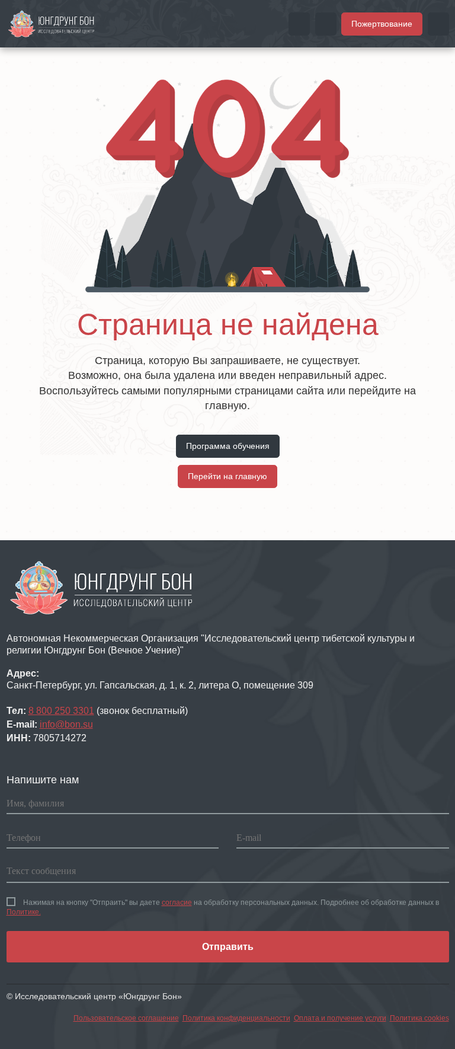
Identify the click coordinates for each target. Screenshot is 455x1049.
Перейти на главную (227, 476)
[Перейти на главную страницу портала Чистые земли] (52, 23)
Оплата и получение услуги (340, 1018)
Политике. (24, 912)
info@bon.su (66, 724)
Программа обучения (228, 446)
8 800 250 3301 (61, 711)
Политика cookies (419, 1018)
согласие (177, 902)
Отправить (228, 947)
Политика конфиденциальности (236, 1018)
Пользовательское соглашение (126, 1018)
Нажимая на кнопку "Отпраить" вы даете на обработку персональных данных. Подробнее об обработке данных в (223, 907)
